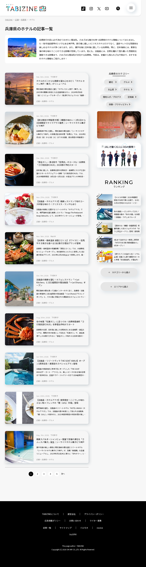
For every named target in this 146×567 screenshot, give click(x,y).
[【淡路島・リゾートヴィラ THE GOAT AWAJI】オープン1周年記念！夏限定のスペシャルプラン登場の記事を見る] (19, 369)
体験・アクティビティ (118, 104)
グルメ (127, 82)
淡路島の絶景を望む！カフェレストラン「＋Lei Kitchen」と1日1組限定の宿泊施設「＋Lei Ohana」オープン (61, 282)
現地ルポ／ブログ (111, 96)
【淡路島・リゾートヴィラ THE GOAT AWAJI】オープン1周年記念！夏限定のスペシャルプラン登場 (60, 362)
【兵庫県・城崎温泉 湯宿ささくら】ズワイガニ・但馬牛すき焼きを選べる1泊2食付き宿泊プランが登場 (60, 242)
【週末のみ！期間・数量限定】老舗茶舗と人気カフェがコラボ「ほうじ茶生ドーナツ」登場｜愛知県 (127, 228)
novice (100, 527)
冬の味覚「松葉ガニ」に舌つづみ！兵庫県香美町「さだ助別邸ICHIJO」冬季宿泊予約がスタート (60, 323)
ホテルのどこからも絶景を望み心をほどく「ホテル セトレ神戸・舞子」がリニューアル (60, 82)
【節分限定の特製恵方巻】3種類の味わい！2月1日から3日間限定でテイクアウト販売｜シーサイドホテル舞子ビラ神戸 (61, 123)
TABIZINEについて (50, 514)
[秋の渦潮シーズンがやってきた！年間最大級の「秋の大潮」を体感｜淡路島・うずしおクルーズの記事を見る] (104, 214)
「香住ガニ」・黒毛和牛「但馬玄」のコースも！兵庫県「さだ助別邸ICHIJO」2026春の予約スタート (60, 163)
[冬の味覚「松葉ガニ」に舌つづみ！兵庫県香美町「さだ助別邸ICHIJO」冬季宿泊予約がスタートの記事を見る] (19, 329)
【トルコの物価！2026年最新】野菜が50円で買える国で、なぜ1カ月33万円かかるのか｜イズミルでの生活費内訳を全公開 (126, 200)
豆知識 (131, 96)
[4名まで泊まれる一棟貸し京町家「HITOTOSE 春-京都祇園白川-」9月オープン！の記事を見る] (104, 242)
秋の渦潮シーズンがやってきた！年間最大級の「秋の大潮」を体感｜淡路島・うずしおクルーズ (127, 214)
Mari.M (53, 236)
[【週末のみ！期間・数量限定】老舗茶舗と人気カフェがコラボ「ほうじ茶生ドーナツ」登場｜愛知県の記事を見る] (104, 228)
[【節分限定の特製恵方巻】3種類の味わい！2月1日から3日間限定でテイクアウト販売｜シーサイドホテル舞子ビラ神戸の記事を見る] (19, 129)
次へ (63, 473)
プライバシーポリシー (94, 514)
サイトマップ (66, 527)
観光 (111, 82)
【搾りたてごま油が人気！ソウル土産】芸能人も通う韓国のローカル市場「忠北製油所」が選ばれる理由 (127, 257)
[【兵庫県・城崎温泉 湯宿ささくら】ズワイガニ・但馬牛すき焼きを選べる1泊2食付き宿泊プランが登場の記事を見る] (19, 248)
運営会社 (72, 514)
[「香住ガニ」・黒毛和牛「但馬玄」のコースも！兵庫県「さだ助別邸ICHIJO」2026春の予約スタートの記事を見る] (19, 170)
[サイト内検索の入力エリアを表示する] (118, 8)
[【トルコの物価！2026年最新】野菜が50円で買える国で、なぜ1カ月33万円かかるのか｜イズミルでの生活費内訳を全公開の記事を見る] (104, 200)
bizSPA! (73, 534)
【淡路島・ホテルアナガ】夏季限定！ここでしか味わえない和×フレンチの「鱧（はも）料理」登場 (60, 401)
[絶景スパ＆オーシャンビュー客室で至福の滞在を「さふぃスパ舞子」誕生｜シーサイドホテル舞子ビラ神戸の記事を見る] (19, 447)
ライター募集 (96, 520)
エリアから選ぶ (121, 286)
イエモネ (84, 527)
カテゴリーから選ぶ (121, 272)
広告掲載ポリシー (53, 520)
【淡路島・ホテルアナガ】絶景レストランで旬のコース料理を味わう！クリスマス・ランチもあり (60, 203)
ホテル (127, 89)
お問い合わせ (75, 520)
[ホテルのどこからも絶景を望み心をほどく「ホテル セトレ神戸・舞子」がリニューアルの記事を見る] (19, 89)
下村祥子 (53, 77)
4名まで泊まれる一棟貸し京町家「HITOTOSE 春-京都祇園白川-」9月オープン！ (126, 242)
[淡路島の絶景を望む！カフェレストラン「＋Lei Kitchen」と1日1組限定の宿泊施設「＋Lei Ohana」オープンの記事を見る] (19, 288)
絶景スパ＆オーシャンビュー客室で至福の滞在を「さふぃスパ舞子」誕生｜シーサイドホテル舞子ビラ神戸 (60, 440)
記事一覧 (47, 527)
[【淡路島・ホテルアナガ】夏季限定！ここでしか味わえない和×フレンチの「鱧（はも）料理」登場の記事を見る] (19, 408)
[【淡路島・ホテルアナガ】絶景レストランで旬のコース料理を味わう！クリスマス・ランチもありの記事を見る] (19, 209)
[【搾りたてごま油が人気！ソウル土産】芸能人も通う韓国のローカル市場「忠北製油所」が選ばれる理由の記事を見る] (104, 256)
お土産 (111, 89)
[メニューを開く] (131, 7)
